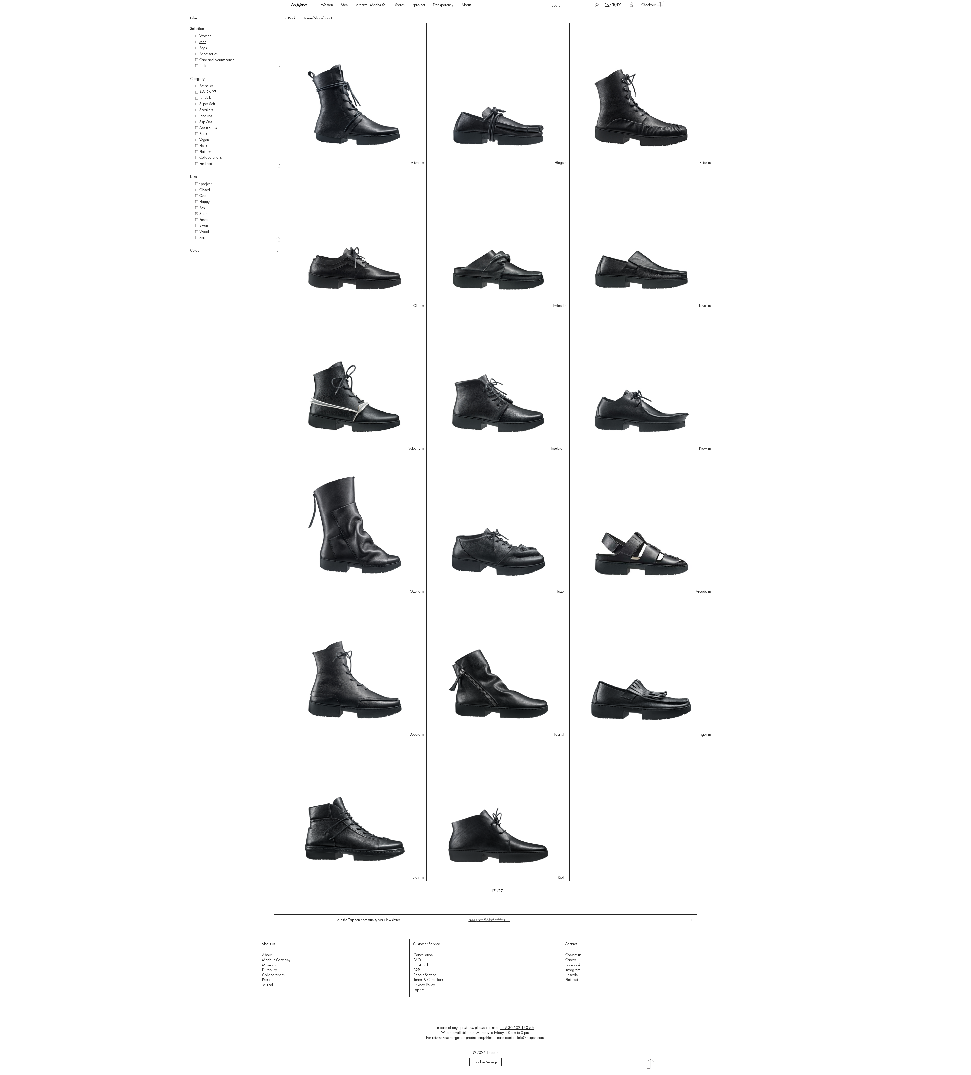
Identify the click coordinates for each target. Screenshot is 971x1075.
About (466, 5)
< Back (290, 18)
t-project (419, 5)
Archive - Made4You (371, 5)
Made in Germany (276, 960)
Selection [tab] (197, 28)
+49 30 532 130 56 (517, 1027)
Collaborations (273, 975)
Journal (267, 984)
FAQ (417, 960)
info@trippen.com (530, 1037)
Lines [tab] (193, 176)
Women (327, 5)
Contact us (573, 955)
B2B (417, 970)
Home (307, 18)
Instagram (572, 970)
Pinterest (571, 979)
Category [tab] (197, 78)
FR (613, 5)
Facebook (573, 965)
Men (344, 5)
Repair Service (425, 975)
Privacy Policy (424, 984)
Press (266, 979)
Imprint (419, 990)
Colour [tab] (195, 250)
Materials (269, 965)
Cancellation (423, 955)
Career (570, 960)
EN (607, 5)
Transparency (443, 5)
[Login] (631, 5)
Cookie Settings (485, 1062)
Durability (269, 970)
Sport (328, 18)
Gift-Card (421, 965)
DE (619, 5)
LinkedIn (571, 975)
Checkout (648, 5)
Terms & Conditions (429, 979)
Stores (400, 5)
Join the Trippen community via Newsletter (368, 920)
